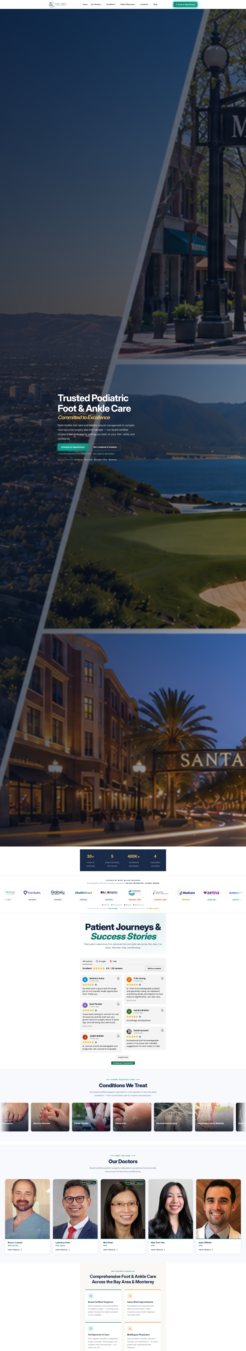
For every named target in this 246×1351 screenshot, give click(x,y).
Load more (123, 1057)
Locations (144, 4)
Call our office (113, 908)
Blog (155, 4)
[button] (101, 961)
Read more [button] (87, 1026)
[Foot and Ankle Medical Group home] (58, 4)
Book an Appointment (186, 4)
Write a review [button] (154, 968)
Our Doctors (96, 4)
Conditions (110, 4)
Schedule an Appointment (73, 447)
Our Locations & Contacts (105, 447)
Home (85, 4)
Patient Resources (127, 4)
